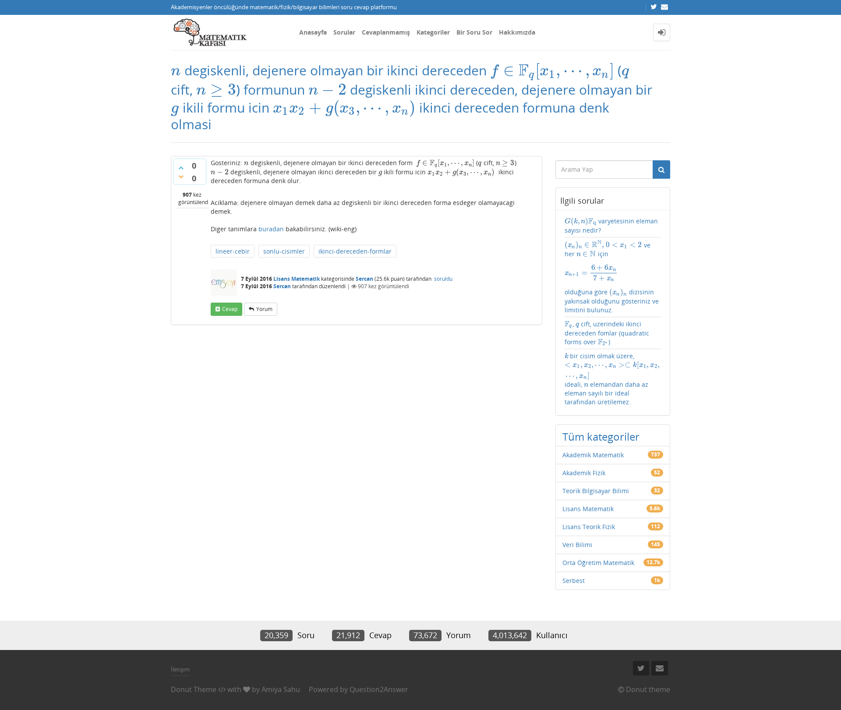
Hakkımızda (517, 32)
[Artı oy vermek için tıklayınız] (181, 168)
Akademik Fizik (583, 473)
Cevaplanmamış (386, 32)
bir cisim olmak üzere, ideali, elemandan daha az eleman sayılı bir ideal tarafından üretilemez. (613, 379)
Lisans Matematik (296, 279)
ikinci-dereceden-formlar (355, 251)
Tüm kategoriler (601, 436)
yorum (264, 309)
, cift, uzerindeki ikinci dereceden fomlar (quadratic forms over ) (607, 333)
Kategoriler (433, 32)
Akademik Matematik (593, 455)
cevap (229, 309)
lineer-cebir (233, 251)
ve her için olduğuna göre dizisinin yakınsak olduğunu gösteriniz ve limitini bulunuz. (612, 277)
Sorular (344, 32)
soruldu (443, 279)
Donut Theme (193, 689)
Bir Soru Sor (474, 32)
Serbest (573, 580)
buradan (271, 229)
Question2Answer (379, 689)
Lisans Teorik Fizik (588, 527)
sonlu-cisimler (284, 251)
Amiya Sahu (280, 689)
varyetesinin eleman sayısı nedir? (611, 225)
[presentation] (176, 70)
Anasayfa (313, 32)
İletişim (180, 669)
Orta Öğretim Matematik (598, 562)
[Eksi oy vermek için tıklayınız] (181, 176)
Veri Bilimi (577, 544)
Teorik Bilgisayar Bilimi (595, 491)
